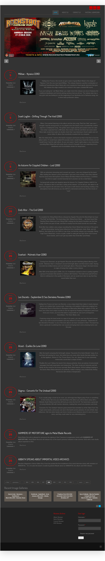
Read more (23, 102)
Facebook (91, 7)
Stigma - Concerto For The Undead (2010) (37, 390)
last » (87, 482)
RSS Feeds (98, 7)
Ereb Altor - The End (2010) (30, 209)
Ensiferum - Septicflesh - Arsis (40, 494)
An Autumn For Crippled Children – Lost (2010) (39, 165)
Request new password (87, 533)
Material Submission (92, 12)
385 (32, 482)
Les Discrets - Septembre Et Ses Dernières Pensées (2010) (44, 297)
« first (7, 482)
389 (54, 482)
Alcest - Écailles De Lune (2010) (32, 346)
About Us (65, 12)
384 (27, 482)
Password (81, 525)
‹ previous (15, 482)
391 (65, 482)
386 (38, 482)
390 (59, 482)
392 (70, 482)
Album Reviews (58, 517)
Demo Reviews (58, 519)
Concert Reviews (59, 521)
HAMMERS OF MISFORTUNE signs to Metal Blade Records (44, 433)
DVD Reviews (58, 523)
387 (43, 482)
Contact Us (77, 12)
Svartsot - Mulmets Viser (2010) (32, 254)
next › (81, 482)
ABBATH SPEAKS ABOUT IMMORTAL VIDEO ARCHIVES (43, 459)
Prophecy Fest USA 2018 (65, 494)
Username (81, 517)
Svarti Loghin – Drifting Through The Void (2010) (40, 116)
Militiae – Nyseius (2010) (29, 73)
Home (55, 12)
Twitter (94, 7)
